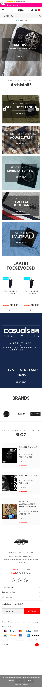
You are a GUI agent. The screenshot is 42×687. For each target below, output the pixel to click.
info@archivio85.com (23, 573)
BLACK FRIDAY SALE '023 (28, 448)
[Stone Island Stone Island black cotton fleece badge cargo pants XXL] (10, 283)
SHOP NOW (21, 113)
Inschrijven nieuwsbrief (12, 604)
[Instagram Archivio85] (26, 580)
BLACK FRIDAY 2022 (28, 475)
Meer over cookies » (21, 684)
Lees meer (22, 461)
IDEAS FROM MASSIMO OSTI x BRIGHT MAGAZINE (27, 504)
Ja (19, 681)
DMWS (4, 626)
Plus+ (9, 626)
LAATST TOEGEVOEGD (20, 266)
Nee (29, 681)
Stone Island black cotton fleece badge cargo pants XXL (10, 292)
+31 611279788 (24, 570)
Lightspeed (26, 622)
